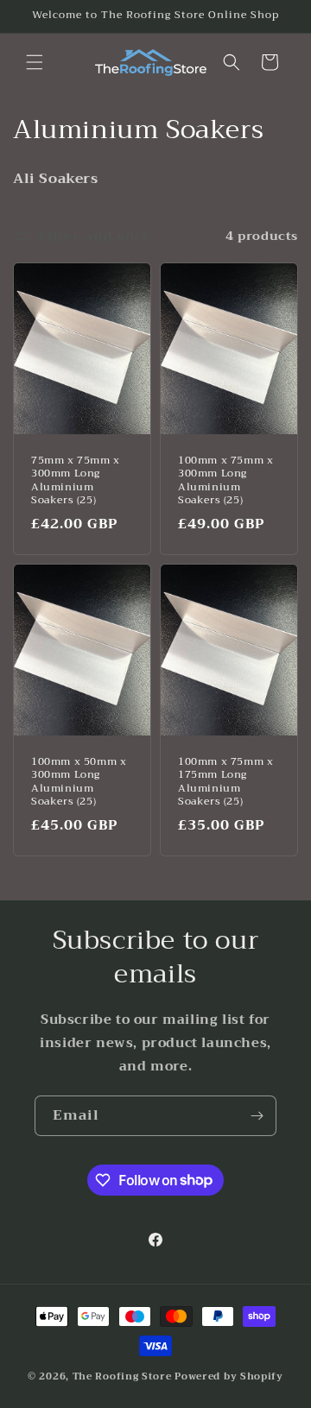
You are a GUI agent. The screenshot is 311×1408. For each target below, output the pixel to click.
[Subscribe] (257, 1115)
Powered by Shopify (229, 1376)
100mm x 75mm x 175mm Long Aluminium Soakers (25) (225, 781)
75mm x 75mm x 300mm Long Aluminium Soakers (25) (75, 480)
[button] (35, 62)
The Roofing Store (122, 1376)
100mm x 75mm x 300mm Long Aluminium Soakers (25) (225, 480)
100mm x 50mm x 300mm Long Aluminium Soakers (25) (78, 781)
